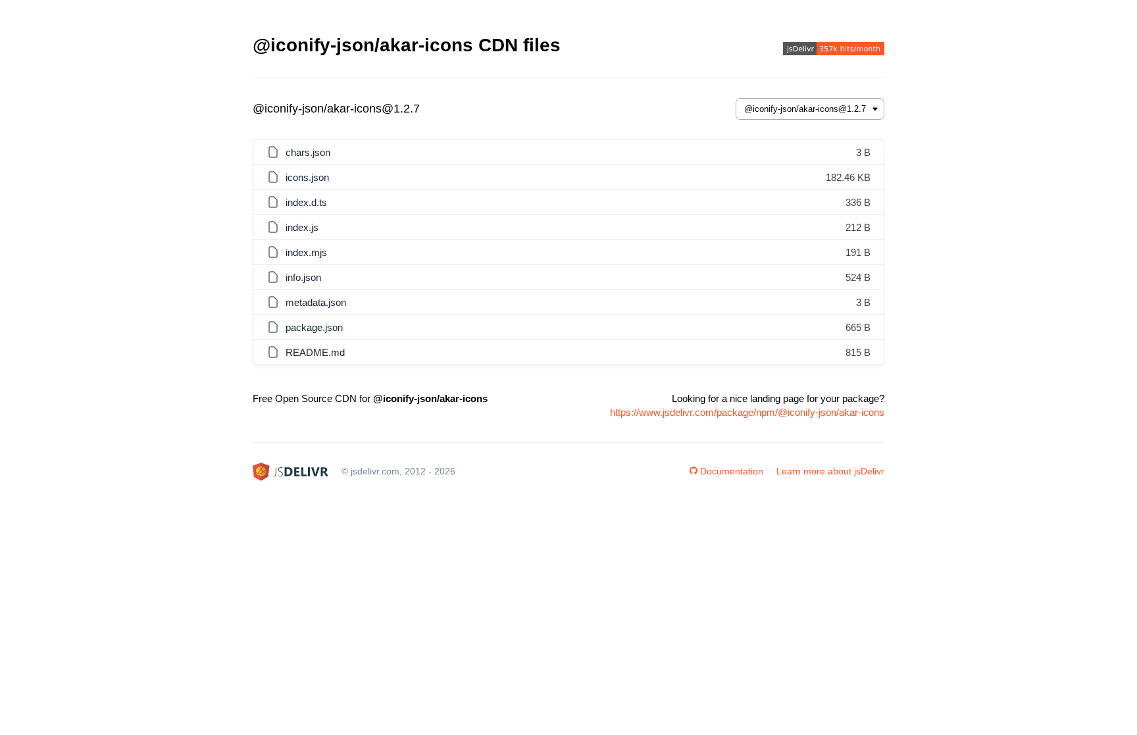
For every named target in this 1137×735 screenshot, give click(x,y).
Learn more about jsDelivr (830, 471)
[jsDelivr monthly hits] (833, 50)
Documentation (731, 471)
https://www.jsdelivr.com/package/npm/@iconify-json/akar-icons (747, 412)
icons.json (307, 177)
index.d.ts (306, 202)
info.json (303, 277)
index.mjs (306, 252)
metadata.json (316, 302)
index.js (302, 227)
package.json (314, 327)
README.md (315, 352)
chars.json (308, 152)
